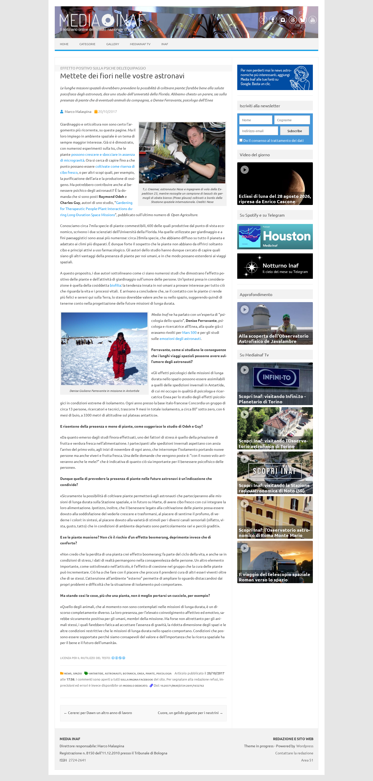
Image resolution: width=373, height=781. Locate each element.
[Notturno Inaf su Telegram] (275, 280)
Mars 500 (189, 332)
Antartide (96, 673)
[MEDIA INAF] (102, 25)
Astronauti (113, 673)
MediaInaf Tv (140, 44)
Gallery (112, 44)
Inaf (164, 44)
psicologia (164, 673)
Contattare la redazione (294, 753)
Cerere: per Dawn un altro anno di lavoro (98, 712)
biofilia (115, 285)
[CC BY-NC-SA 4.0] (118, 658)
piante (150, 673)
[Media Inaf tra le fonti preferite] (275, 91)
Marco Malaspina (78, 111)
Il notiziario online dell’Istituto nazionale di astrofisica (102, 29)
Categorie (87, 44)
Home (64, 44)
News (68, 673)
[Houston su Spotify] (275, 250)
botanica (129, 673)
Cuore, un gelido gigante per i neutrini (190, 712)
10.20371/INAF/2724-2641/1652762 (182, 685)
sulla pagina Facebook (137, 679)
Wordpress (304, 745)
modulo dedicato (135, 685)
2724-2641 (77, 760)
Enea (140, 673)
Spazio (77, 673)
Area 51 (307, 760)
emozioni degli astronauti (180, 338)
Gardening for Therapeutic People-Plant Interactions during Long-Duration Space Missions (96, 208)
